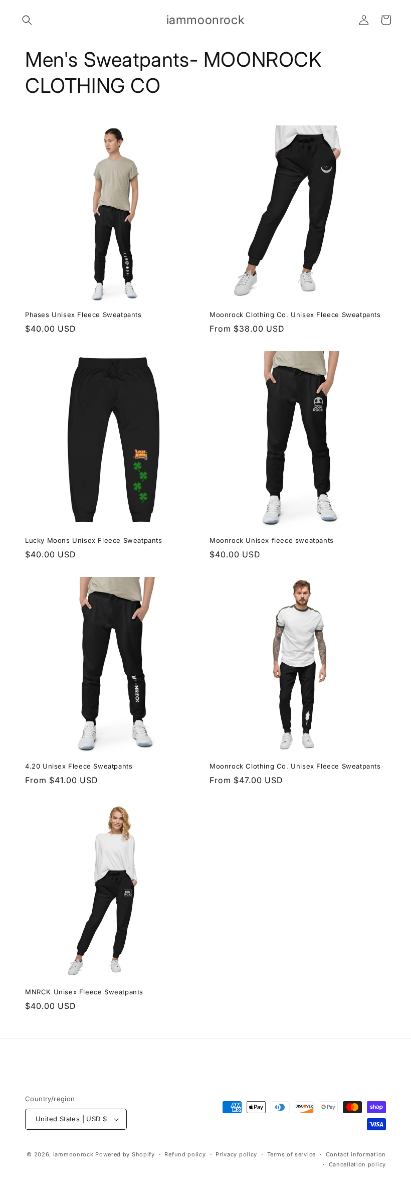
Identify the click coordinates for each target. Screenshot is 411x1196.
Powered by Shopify (125, 1154)
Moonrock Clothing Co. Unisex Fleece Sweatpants (295, 315)
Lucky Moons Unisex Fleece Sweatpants (93, 540)
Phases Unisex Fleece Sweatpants (83, 315)
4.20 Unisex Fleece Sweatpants (78, 766)
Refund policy (185, 1154)
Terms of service (291, 1154)
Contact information (356, 1154)
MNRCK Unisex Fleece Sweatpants (84, 992)
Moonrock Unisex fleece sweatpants (272, 540)
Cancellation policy (357, 1164)
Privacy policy (236, 1154)
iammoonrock (73, 1154)
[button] (27, 20)
